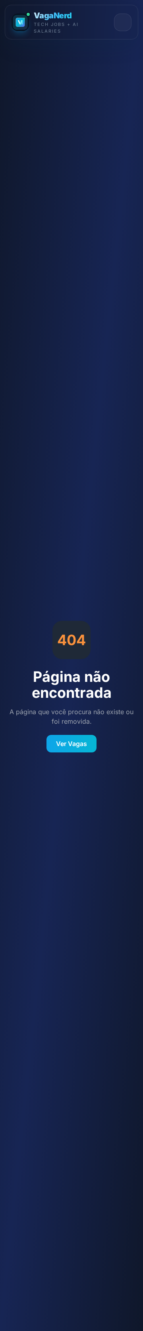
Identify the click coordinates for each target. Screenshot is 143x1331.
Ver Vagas (71, 744)
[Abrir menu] (122, 22)
